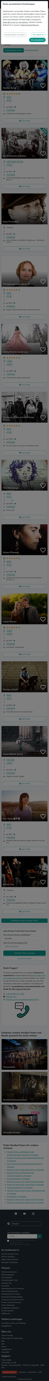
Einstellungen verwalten (15, 34)
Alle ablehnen (38, 34)
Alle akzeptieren (37, 40)
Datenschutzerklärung (30, 25)
